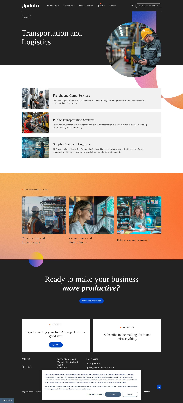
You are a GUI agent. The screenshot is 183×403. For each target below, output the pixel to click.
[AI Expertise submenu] (74, 5)
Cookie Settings (7, 400)
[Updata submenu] (104, 5)
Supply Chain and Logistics (71, 144)
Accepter (113, 394)
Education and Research (133, 240)
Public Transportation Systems (73, 120)
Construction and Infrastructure (33, 240)
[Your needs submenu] (58, 5)
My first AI (56, 345)
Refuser (130, 394)
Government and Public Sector (80, 240)
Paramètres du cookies (96, 394)
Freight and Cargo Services (71, 95)
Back (26, 17)
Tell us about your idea (91, 301)
